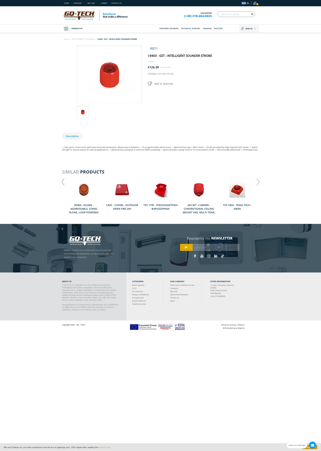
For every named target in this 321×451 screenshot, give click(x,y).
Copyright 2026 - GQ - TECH (73, 325)
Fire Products (137, 291)
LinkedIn (215, 256)
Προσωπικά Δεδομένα (179, 294)
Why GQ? (174, 291)
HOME (66, 3)
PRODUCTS (77, 28)
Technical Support (190, 28)
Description (72, 136)
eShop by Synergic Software (233, 325)
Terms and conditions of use (182, 285)
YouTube (201, 256)
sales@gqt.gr (215, 293)
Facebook (194, 256)
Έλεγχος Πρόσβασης (140, 294)
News (172, 301)
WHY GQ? (91, 3)
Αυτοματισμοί (138, 297)
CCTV (134, 288)
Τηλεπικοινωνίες (139, 304)
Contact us (116, 3)
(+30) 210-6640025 (217, 296)
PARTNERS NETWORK (169, 28)
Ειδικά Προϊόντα (139, 301)
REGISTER (218, 28)
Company (77, 3)
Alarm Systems (138, 285)
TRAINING (207, 28)
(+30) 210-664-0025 (198, 16)
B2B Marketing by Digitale (234, 328)
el (248, 3)
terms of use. (105, 447)
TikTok (222, 256)
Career (104, 3)
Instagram (208, 256)
